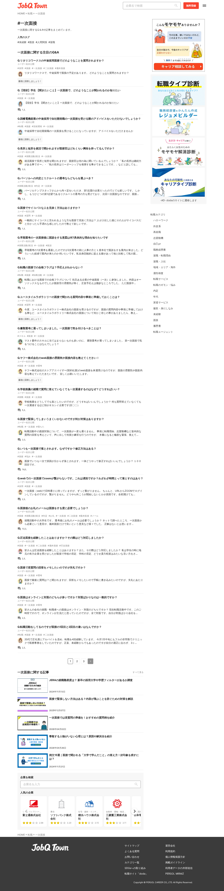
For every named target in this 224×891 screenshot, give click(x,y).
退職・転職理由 (162, 255)
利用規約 (170, 851)
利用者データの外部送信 (178, 867)
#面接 (31, 42)
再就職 (157, 231)
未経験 (157, 314)
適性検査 (158, 273)
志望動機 (158, 237)
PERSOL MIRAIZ (174, 873)
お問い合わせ (132, 856)
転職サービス (160, 278)
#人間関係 (41, 42)
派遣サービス (160, 302)
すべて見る (138, 672)
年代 (155, 296)
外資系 (157, 226)
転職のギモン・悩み (164, 284)
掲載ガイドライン (175, 862)
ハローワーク (160, 220)
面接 (155, 320)
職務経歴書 (159, 249)
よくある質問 (132, 851)
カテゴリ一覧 (132, 862)
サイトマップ (132, 845)
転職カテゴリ (157, 214)
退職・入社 (159, 261)
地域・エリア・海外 (164, 267)
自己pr (157, 243)
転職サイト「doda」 (136, 873)
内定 (155, 290)
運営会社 (170, 845)
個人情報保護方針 (175, 856)
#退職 (51, 42)
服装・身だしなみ (163, 308)
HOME (21, 13)
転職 (30, 13)
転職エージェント (163, 331)
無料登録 (191, 5)
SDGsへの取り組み (135, 867)
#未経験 (22, 42)
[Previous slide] (26, 811)
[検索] (177, 5)
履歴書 (157, 325)
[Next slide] (134, 811)
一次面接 (40, 13)
